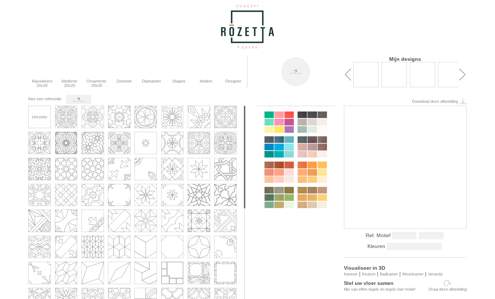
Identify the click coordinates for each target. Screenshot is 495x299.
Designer (233, 81)
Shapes (179, 81)
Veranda (435, 274)
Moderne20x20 (69, 83)
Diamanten (151, 81)
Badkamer (389, 274)
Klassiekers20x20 (42, 83)
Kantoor (351, 274)
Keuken (368, 274)
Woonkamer (413, 274)
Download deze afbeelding (435, 101)
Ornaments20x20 (97, 83)
